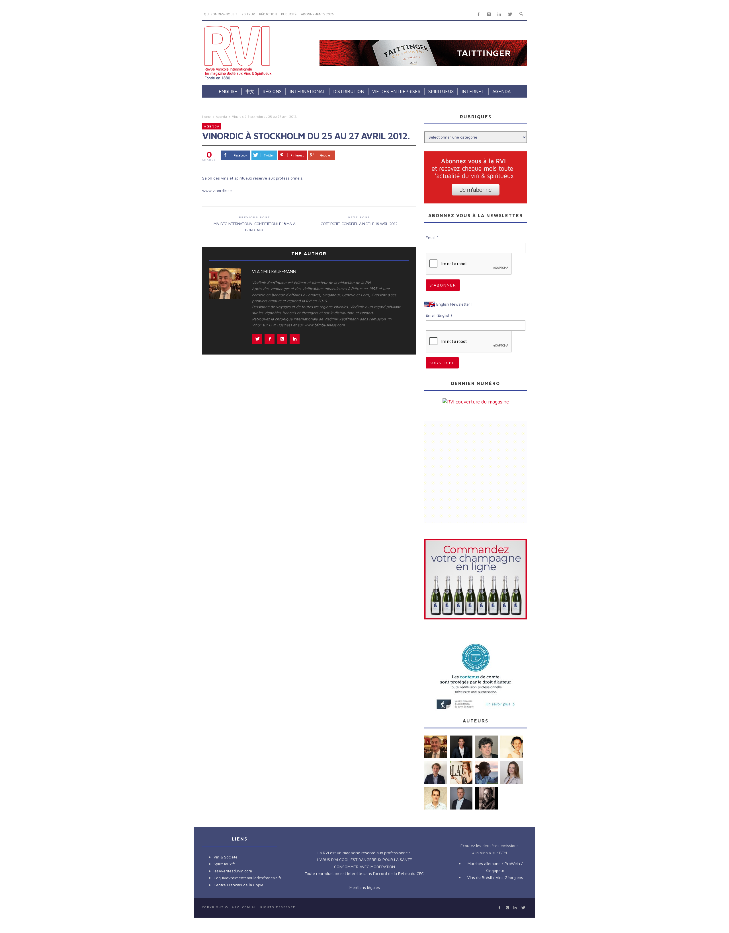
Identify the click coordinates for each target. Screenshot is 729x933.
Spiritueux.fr (224, 863)
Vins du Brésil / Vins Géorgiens (495, 877)
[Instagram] (489, 14)
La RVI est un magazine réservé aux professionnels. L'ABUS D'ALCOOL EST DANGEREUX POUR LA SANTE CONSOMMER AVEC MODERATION (364, 859)
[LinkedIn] (499, 14)
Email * (432, 237)
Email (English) (439, 315)
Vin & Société (225, 856)
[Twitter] (510, 14)
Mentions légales (364, 887)
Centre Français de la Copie (238, 884)
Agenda (221, 116)
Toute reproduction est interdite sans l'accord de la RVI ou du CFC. (365, 873)
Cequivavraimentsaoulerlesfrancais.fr (247, 877)
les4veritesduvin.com (233, 870)
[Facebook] (478, 14)
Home (206, 116)
